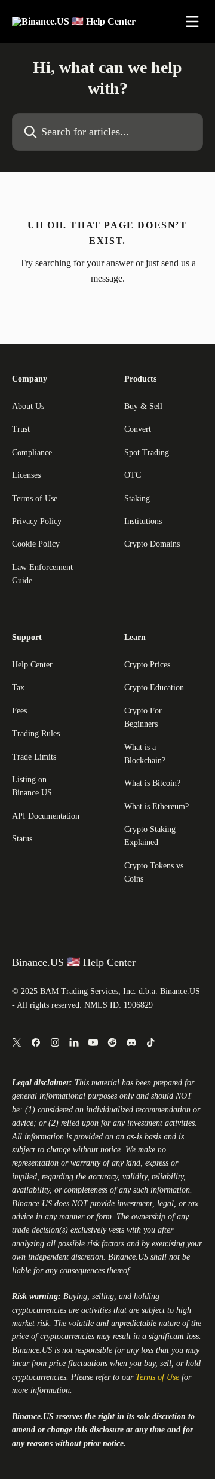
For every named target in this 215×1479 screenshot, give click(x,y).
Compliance (32, 452)
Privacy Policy (37, 521)
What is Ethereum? (156, 806)
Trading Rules (36, 733)
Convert (137, 429)
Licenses (26, 475)
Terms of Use (34, 498)
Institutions (143, 521)
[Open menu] (192, 21)
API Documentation (45, 816)
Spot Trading (146, 452)
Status (22, 838)
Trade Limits (34, 756)
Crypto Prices (147, 664)
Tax (18, 687)
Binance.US (32, 1203)
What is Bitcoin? (152, 783)
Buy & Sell (143, 406)
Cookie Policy (36, 543)
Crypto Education (154, 687)
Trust (21, 429)
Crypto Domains (152, 543)
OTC (132, 475)
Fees (19, 710)
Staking (137, 498)
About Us (28, 406)
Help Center (32, 664)
